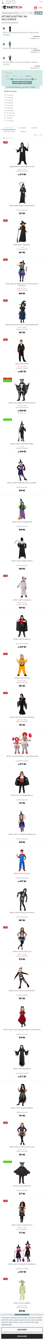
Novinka (15, 76)
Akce (6, 76)
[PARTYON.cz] (12, 8)
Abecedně (23, 131)
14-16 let (10, 120)
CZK (39, 1)
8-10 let (10, 110)
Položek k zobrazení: (22, 82)
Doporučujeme (8, 128)
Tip (21, 76)
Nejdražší (34, 128)
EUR (41, 1)
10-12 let (10, 113)
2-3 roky (9, 97)
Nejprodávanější (9, 131)
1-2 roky (9, 95)
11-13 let (10, 115)
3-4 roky (9, 100)
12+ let (9, 118)
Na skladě (8, 73)
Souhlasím (22, 1336)
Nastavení (22, 1330)
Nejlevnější (22, 128)
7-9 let (9, 108)
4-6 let (9, 102)
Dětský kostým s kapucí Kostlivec (20, 48)
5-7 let (9, 105)
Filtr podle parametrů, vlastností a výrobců (21, 87)
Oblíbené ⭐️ (29, 76)
